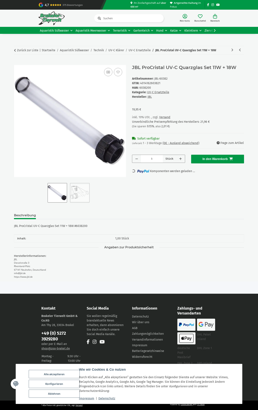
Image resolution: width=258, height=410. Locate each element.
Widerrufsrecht (142, 357)
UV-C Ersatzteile (158, 92)
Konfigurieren (54, 383)
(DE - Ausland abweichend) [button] (181, 143)
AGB (134, 328)
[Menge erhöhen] (180, 159)
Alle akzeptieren (54, 374)
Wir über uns (140, 322)
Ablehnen (54, 393)
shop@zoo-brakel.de (55, 348)
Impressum (86, 398)
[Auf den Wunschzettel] (118, 72)
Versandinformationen (147, 339)
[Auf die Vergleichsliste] (108, 72)
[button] (185, 18)
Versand (164, 117)
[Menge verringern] (136, 159)
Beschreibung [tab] (25, 215)
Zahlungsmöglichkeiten (148, 333)
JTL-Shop (201, 405)
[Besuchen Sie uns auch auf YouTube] (218, 5)
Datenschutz (106, 398)
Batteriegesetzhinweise (148, 351)
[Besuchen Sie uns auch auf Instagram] (212, 5)
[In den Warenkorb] (17, 63)
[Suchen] (98, 18)
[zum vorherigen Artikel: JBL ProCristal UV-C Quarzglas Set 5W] (240, 50)
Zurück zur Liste (27, 50)
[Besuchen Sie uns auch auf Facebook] (208, 5)
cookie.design (187, 405)
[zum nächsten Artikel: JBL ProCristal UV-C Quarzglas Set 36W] (232, 50)
